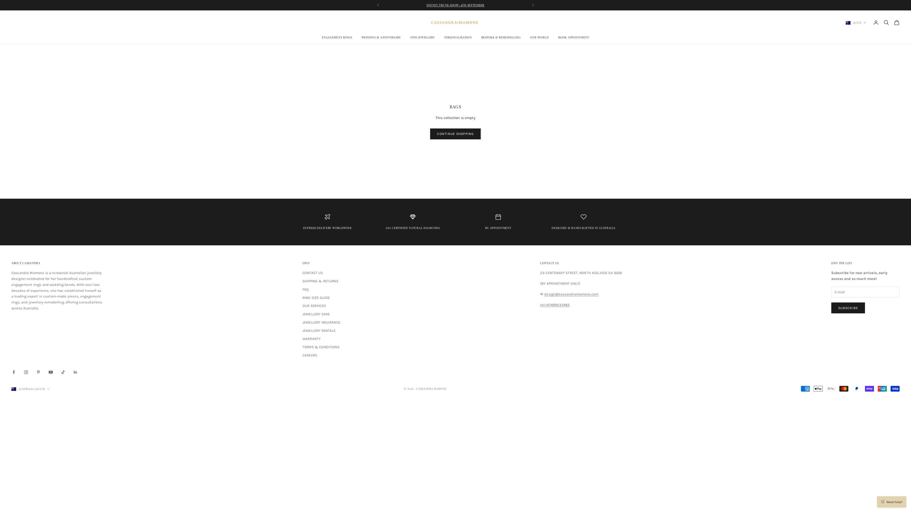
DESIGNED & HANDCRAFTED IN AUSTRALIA (583, 228)
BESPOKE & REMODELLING (501, 37)
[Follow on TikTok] (63, 372)
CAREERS (309, 355)
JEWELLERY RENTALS (319, 331)
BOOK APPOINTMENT (573, 37)
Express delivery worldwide (327, 228)
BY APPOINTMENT (498, 228)
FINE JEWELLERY (422, 37)
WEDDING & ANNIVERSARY (381, 37)
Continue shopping (455, 134)
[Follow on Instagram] (26, 372)
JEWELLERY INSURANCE (321, 322)
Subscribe (848, 308)
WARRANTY (311, 339)
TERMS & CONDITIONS (320, 347)
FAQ (305, 289)
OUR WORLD (539, 37)
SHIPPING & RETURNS (320, 281)
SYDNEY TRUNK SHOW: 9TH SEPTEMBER (455, 5)
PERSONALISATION (458, 37)
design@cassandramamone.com (571, 294)
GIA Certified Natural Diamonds (413, 228)
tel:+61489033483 (555, 305)
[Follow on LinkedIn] (75, 372)
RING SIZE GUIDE (316, 298)
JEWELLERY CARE (316, 314)
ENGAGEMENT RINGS (337, 37)
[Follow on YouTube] (50, 372)
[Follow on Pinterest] (38, 372)
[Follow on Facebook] (13, 372)
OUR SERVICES (314, 306)
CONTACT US (312, 273)
